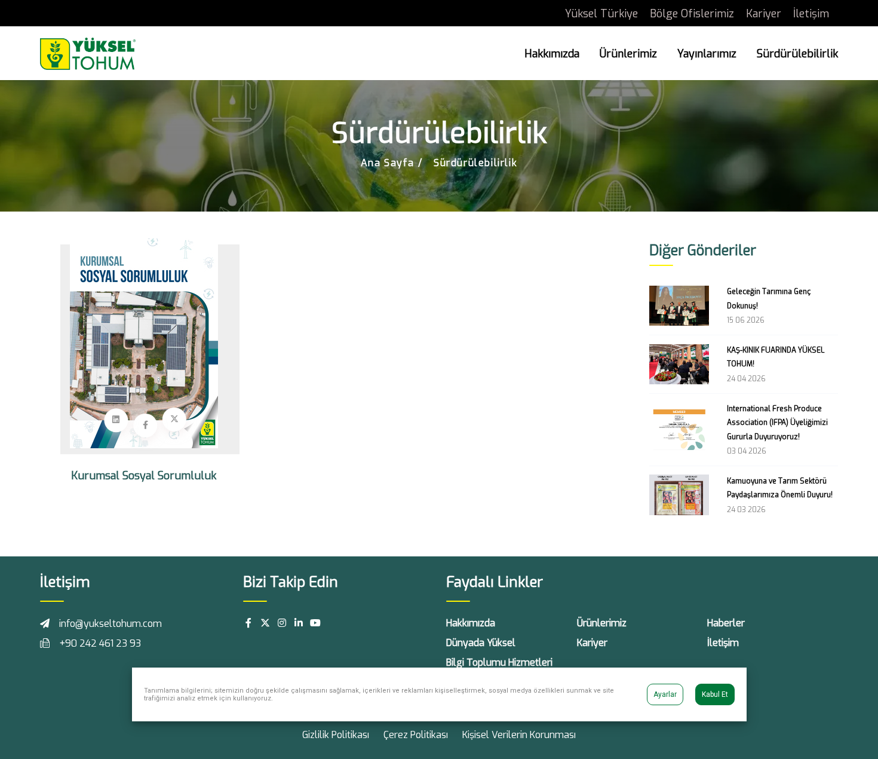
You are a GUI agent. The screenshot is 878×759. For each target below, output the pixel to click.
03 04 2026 (746, 451)
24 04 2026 (746, 379)
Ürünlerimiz (628, 54)
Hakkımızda (551, 54)
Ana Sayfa (387, 163)
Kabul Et (715, 694)
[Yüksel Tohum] (88, 53)
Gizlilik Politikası (335, 735)
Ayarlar (665, 694)
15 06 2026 (746, 320)
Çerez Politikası (415, 735)
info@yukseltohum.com (110, 623)
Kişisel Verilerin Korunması (519, 735)
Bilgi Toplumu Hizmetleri (499, 662)
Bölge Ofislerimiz (692, 14)
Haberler (726, 623)
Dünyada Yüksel (480, 642)
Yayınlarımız (706, 54)
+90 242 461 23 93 (100, 643)
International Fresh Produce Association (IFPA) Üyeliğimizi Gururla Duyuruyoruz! (777, 423)
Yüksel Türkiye (601, 14)
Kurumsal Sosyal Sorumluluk (143, 476)
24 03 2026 (746, 510)
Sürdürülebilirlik (797, 54)
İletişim (811, 14)
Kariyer (763, 14)
